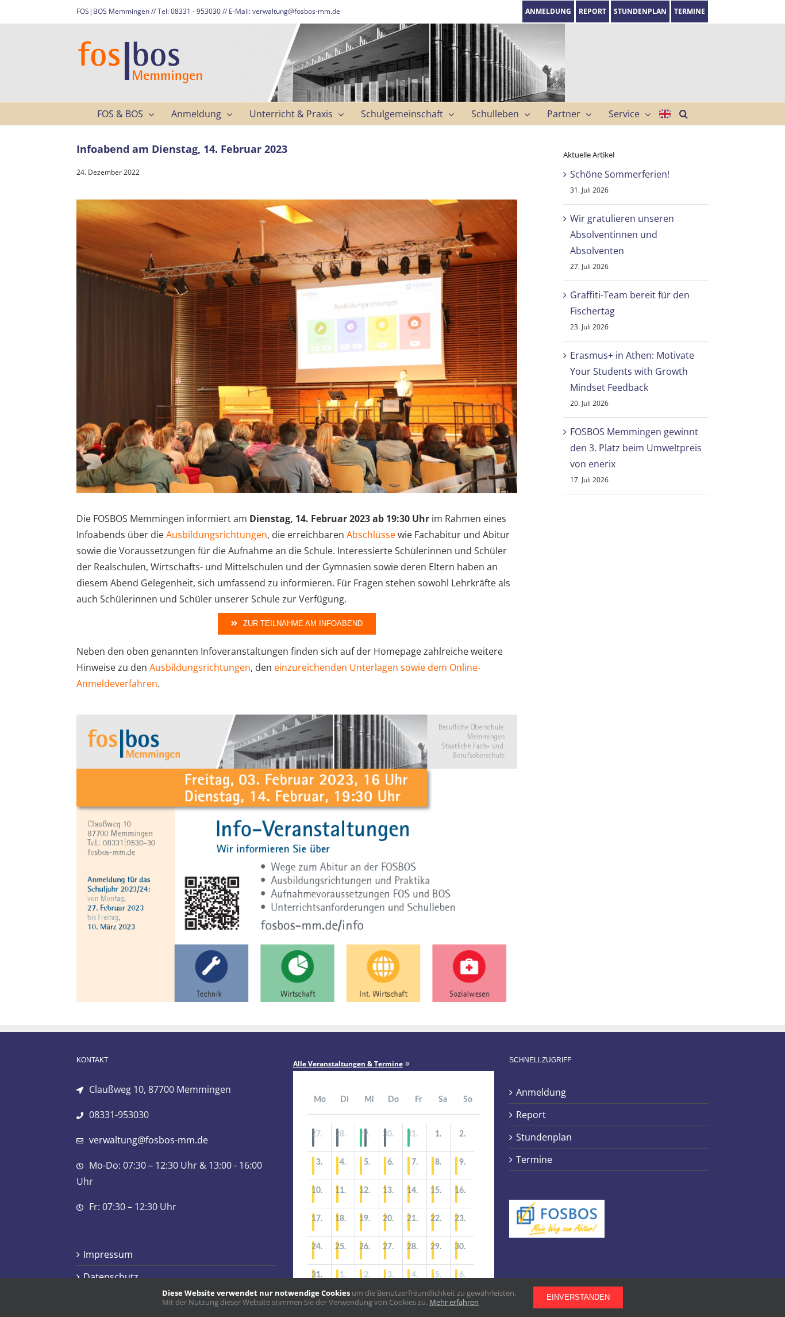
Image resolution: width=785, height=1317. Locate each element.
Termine (534, 1159)
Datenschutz (110, 1276)
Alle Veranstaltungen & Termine (348, 1064)
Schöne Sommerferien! (619, 174)
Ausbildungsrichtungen (216, 534)
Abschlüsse (371, 534)
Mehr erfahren (454, 1302)
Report (531, 1114)
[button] (684, 113)
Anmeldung (541, 1092)
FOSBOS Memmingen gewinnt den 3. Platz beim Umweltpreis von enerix (636, 447)
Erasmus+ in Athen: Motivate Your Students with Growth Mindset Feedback (632, 371)
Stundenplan (544, 1137)
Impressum (108, 1254)
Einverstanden (578, 1297)
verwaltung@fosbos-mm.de (148, 1140)
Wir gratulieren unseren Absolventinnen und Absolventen (622, 234)
